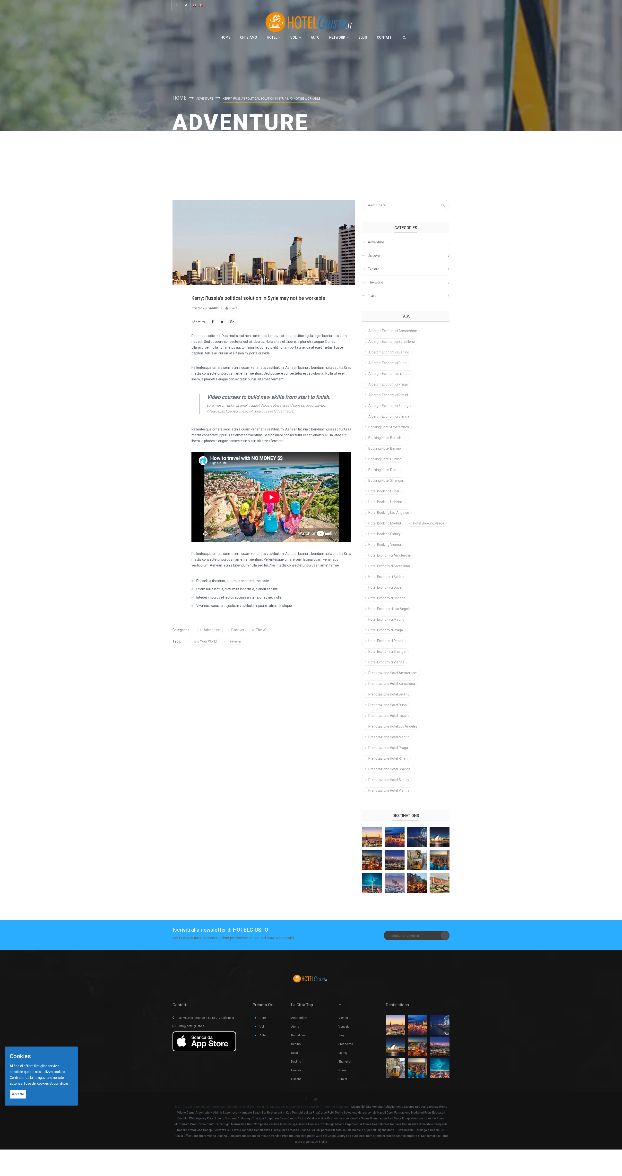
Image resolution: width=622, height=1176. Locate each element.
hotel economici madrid (386, 619)
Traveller (235, 641)
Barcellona (298, 1035)
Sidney (342, 1053)
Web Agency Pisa (201, 1118)
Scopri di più (59, 1083)
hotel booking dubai (383, 491)
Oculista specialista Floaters (299, 1124)
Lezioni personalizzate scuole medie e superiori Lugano (349, 1130)
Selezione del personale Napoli (365, 1112)
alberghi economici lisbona (389, 374)
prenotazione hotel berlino (388, 694)
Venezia (344, 1026)
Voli (294, 37)
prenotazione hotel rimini (388, 758)
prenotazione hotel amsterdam (392, 673)
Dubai (295, 1053)
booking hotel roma (383, 470)
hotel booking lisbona (385, 502)
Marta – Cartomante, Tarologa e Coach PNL (416, 1130)
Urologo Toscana (225, 1118)
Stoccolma (345, 1044)
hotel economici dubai (385, 587)
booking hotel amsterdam (388, 427)
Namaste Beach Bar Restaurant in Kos (265, 1112)
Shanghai (344, 1061)
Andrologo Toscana (250, 1118)
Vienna (343, 1018)
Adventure (204, 98)
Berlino (296, 1044)
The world (263, 630)
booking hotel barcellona (387, 438)
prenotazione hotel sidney (388, 780)
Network (337, 37)
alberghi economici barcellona (391, 341)
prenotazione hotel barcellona (391, 684)
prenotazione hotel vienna (388, 790)
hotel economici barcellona (389, 566)
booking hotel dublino (385, 459)
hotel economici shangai (387, 651)
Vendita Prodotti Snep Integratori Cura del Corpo (303, 1136)
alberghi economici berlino (388, 352)
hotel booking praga (428, 523)
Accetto (18, 1094)
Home (225, 37)
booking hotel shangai (385, 480)
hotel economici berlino (386, 577)
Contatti (384, 37)
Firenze (296, 1070)
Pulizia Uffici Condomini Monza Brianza (200, 1136)
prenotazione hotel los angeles (392, 726)
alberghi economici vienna (388, 416)
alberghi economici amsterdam (392, 331)
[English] (194, 5)
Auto (315, 37)
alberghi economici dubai (387, 363)
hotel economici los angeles (390, 609)
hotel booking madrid (384, 523)
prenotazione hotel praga (388, 748)
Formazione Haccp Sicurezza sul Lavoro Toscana (219, 1130)
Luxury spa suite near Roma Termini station (366, 1136)
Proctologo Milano (332, 1124)
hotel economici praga (385, 630)
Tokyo (342, 1035)
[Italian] (201, 5)
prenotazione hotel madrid (388, 737)
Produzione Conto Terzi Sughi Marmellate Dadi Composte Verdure (234, 1124)
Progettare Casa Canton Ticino (285, 1118)
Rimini (342, 1079)
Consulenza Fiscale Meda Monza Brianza (282, 1130)
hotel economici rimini (385, 641)
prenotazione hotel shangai (389, 769)
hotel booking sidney (384, 534)
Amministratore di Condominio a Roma (422, 1136)
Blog (362, 37)
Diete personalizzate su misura (249, 1136)
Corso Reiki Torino (331, 1112)
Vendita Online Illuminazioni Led (371, 1118)
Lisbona (296, 1079)
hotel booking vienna (384, 545)
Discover (237, 630)
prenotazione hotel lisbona (389, 716)
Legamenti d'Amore (358, 1124)
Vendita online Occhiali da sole (328, 1118)
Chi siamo (248, 37)
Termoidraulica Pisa (305, 1112)
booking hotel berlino (384, 448)
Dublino (296, 1061)
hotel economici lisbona (387, 598)
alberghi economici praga (388, 384)
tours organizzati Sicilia (311, 1141)
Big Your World (205, 641)
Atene (295, 1026)
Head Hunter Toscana (386, 1124)
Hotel (272, 37)
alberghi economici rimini (388, 395)
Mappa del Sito (361, 1106)
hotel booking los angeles (388, 513)
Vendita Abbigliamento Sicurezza (395, 1106)
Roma (342, 1070)
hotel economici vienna (386, 662)
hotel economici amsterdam (390, 555)
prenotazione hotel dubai (387, 705)
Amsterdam (299, 1018)
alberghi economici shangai (389, 406)
